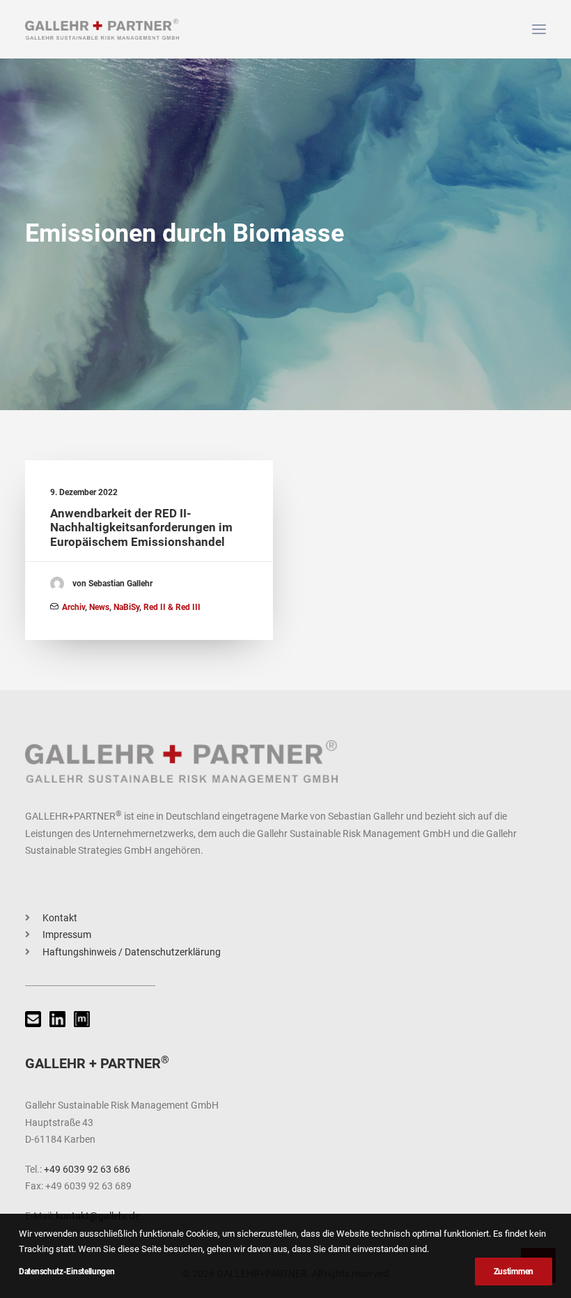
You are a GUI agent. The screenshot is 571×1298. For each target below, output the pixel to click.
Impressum (66, 934)
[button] (539, 29)
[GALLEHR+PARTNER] (102, 29)
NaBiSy (126, 607)
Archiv (73, 607)
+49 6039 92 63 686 (87, 1169)
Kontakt (59, 917)
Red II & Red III (172, 607)
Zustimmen (513, 1271)
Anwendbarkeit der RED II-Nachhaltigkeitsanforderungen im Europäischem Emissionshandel (141, 527)
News (99, 607)
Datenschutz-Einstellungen (67, 1271)
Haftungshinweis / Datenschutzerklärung (131, 951)
